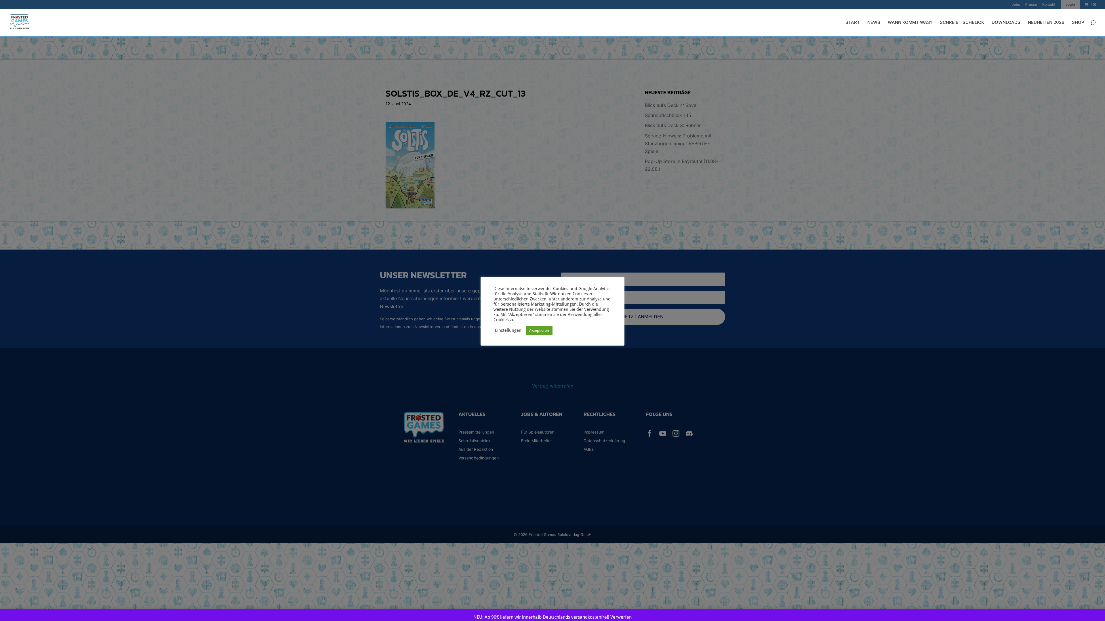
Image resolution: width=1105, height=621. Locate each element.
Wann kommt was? (910, 22)
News (873, 22)
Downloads (1006, 22)
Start (852, 22)
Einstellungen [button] (508, 330)
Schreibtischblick (962, 22)
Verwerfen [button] (621, 617)
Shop (1078, 22)
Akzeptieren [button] (539, 330)
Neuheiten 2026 (1046, 22)
